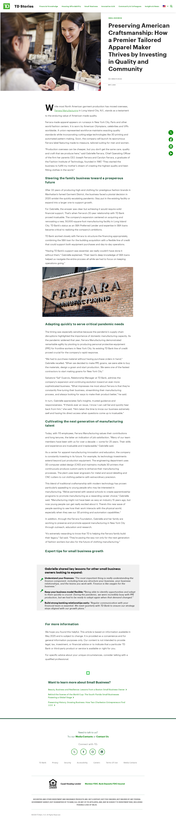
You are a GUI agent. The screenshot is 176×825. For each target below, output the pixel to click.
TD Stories (24, 6)
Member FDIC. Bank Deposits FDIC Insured (105, 784)
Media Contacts (84, 736)
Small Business (91, 6)
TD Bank (42, 762)
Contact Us (102, 736)
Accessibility (82, 762)
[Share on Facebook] (170, 139)
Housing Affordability (71, 6)
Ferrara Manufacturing (66, 110)
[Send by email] (170, 153)
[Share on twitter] (170, 132)
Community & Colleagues (130, 6)
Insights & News (152, 6)
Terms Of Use (112, 762)
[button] (165, 6)
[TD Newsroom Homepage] (6, 8)
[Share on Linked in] (170, 146)
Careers (96, 762)
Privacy (55, 762)
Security (67, 762)
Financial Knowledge (48, 6)
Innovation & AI (108, 6)
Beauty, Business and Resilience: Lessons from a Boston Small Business (86, 689)
